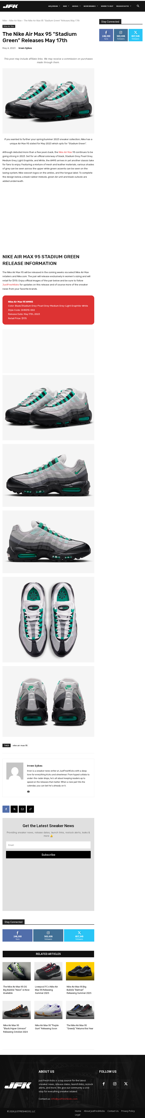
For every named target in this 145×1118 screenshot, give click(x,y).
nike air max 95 (20, 745)
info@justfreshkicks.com (64, 1098)
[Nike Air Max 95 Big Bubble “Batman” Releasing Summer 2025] (80, 971)
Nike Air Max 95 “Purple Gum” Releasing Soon (47, 1027)
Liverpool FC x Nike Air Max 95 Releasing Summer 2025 (46, 989)
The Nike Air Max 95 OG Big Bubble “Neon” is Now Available (16, 989)
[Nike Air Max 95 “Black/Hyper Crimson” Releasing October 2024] (16, 1010)
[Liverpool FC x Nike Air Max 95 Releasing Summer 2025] (48, 971)
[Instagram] (115, 1084)
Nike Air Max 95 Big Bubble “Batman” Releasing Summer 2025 (79, 989)
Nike (4, 20)
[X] (14, 809)
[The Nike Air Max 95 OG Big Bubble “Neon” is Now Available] (16, 971)
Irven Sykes (25, 48)
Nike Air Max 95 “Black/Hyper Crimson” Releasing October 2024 (15, 1028)
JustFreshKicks (11, 284)
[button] (138, 6)
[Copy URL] (30, 809)
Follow (48, 930)
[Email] (22, 809)
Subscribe (48, 854)
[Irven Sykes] (14, 778)
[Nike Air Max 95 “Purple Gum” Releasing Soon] (48, 1010)
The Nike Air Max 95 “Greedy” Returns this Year (80, 1027)
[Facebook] (6, 809)
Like (18, 930)
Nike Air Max (15, 20)
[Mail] (28, 790)
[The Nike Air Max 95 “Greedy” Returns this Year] (80, 1010)
